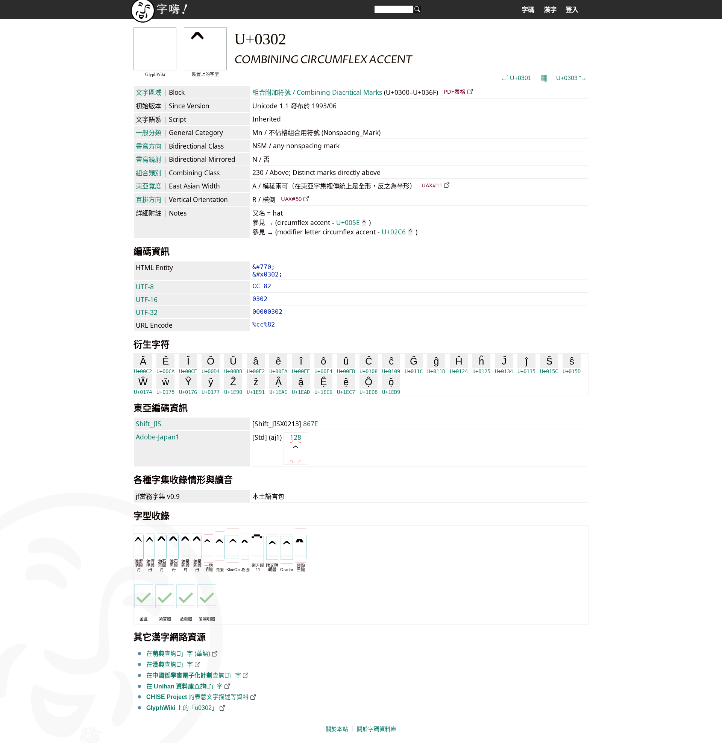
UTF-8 (145, 286)
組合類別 (148, 172)
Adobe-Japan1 (157, 436)
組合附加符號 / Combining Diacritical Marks (317, 92)
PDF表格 (455, 91)
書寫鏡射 (148, 159)
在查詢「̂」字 (169, 664)
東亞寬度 (148, 185)
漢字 (550, 10)
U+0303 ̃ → (571, 78)
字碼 (528, 10)
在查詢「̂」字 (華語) (178, 653)
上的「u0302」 (182, 708)
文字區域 (148, 92)
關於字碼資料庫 (376, 729)
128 (295, 437)
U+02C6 (397, 231)
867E (310, 423)
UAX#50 (291, 198)
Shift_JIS (148, 423)
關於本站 (337, 729)
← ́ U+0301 (516, 78)
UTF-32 (147, 312)
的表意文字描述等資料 (197, 697)
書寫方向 (148, 145)
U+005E (351, 222)
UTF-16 (147, 299)
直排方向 (148, 199)
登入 (572, 10)
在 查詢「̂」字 (184, 686)
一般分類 (148, 132)
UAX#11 (432, 185)
